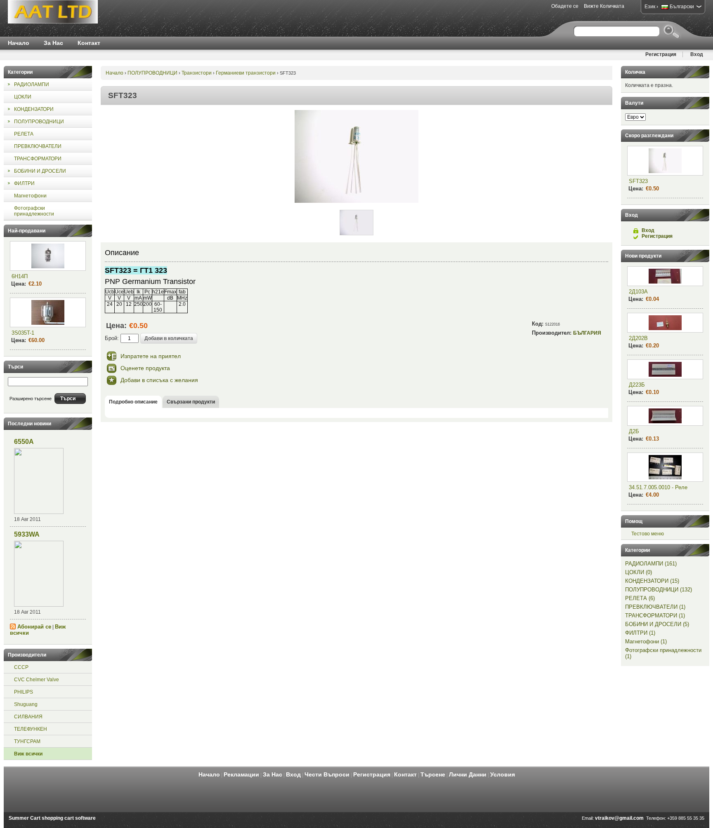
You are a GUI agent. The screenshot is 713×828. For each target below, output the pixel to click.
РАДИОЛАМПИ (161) (651, 564)
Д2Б (634, 431)
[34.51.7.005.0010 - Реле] (665, 467)
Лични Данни (467, 774)
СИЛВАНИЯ (28, 717)
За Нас (53, 43)
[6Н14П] (48, 256)
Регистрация (660, 54)
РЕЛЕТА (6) (640, 598)
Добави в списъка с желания (159, 380)
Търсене (432, 774)
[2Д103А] (665, 276)
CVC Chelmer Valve (36, 680)
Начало (18, 43)
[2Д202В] (665, 323)
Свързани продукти (191, 402)
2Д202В (638, 338)
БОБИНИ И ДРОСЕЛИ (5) (657, 624)
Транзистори (197, 73)
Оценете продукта (145, 368)
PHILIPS (23, 692)
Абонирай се (34, 627)
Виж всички (28, 754)
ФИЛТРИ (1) (640, 633)
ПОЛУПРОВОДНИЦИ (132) (658, 589)
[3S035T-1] (48, 312)
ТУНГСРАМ (27, 741)
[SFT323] (356, 201)
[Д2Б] (665, 416)
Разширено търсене (30, 398)
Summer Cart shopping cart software (52, 818)
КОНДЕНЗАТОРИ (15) (652, 581)
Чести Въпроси (327, 774)
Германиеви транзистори (246, 73)
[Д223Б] (665, 369)
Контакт (89, 43)
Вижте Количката (604, 6)
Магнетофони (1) (646, 641)
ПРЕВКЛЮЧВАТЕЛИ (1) (655, 607)
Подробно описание (133, 402)
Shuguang (26, 704)
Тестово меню (647, 534)
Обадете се (564, 6)
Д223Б (637, 385)
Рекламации (241, 774)
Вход (696, 54)
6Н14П (20, 276)
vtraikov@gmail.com (619, 818)
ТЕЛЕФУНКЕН (30, 729)
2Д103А (638, 292)
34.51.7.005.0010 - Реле (658, 487)
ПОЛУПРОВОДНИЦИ (152, 73)
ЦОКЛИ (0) (638, 572)
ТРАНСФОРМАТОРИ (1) (655, 615)
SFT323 (638, 181)
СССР (21, 667)
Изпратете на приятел (150, 356)
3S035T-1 (23, 333)
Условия (502, 774)
